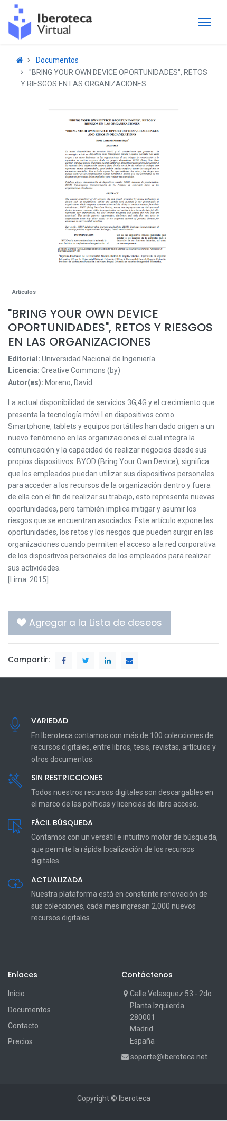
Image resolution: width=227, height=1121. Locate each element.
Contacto (23, 1025)
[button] (89, 622)
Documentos (57, 60)
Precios (20, 1041)
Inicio (16, 993)
